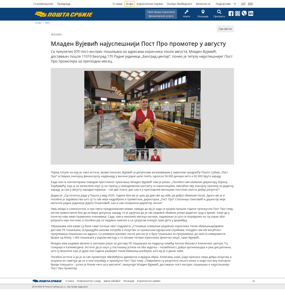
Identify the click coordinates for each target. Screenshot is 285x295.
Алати (186, 16)
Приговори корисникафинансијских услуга (161, 14)
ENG (250, 3)
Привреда (63, 4)
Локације (202, 16)
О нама (117, 4)
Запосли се (203, 4)
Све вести (225, 29)
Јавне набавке (112, 281)
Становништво (43, 4)
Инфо (129, 4)
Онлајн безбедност (179, 4)
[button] (197, 74)
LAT (243, 3)
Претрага (219, 16)
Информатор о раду (89, 281)
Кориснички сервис (150, 4)
